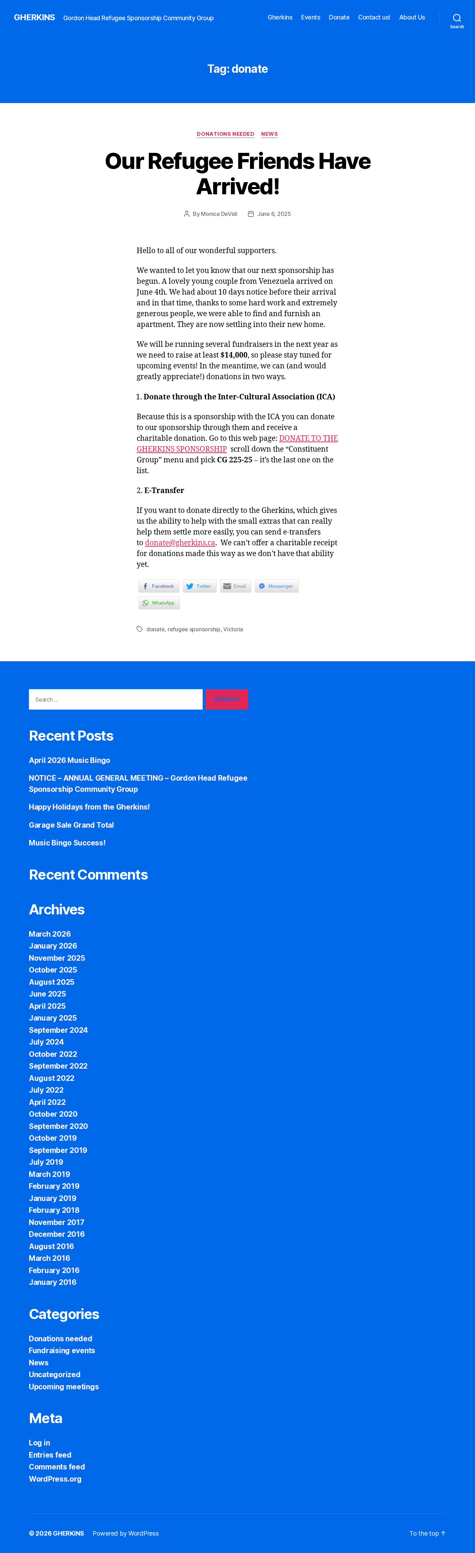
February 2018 (54, 1210)
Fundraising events (62, 1350)
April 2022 (47, 1102)
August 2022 (51, 1078)
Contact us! (374, 17)
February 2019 (54, 1186)
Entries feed (50, 1455)
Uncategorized (55, 1374)
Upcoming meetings (64, 1386)
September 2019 (58, 1150)
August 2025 (51, 982)
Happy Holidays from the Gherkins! (89, 807)
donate (155, 629)
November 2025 (57, 958)
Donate (339, 17)
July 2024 (46, 1042)
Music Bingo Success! (67, 842)
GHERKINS (34, 17)
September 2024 (58, 1030)
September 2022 (58, 1066)
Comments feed (57, 1466)
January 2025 (53, 1018)
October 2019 (53, 1138)
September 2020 (58, 1126)
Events (310, 17)
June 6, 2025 (274, 213)
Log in (39, 1442)
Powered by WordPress (125, 1533)
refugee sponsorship (194, 629)
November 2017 (56, 1222)
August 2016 (51, 1246)
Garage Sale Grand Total (71, 825)
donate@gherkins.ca (180, 543)
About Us (412, 17)
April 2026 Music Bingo (69, 760)
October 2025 (53, 970)
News (269, 134)
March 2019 (49, 1174)
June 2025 (47, 994)
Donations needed (225, 134)
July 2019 (46, 1162)
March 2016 (49, 1258)
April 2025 (47, 1006)
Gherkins (280, 17)
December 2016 (57, 1234)
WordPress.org (55, 1479)
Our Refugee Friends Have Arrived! (237, 173)
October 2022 (53, 1054)
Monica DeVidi (219, 213)
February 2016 (54, 1270)
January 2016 (53, 1282)
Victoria (233, 629)
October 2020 (53, 1114)
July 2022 (46, 1090)
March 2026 (50, 934)
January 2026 (53, 946)
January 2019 (53, 1198)
